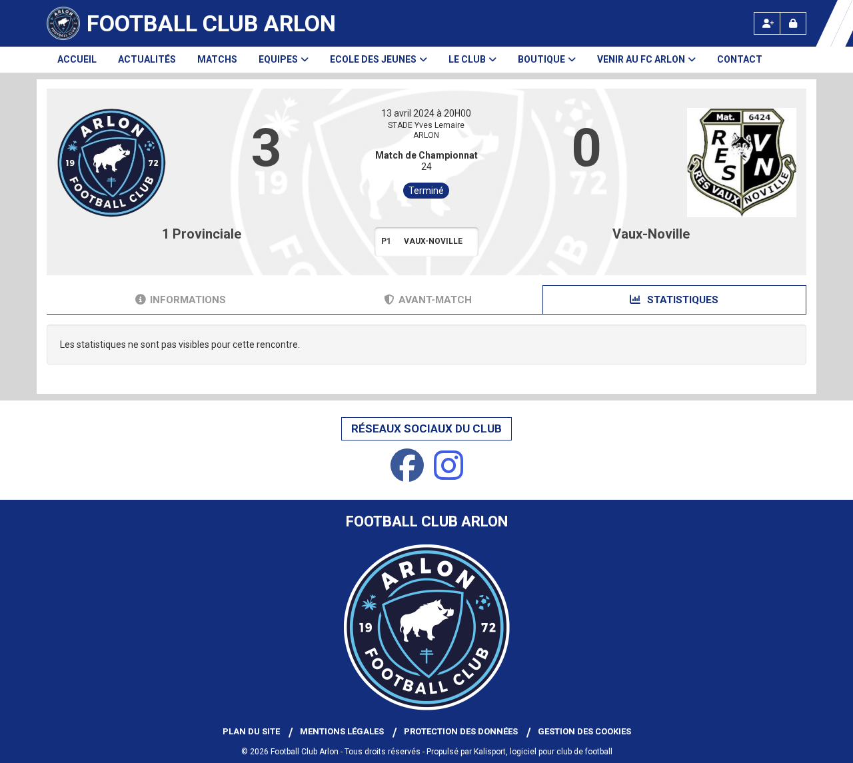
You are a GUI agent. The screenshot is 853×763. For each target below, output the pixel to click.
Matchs (217, 59)
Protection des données (461, 731)
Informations (188, 300)
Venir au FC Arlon (641, 59)
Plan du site (251, 731)
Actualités (147, 59)
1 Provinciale (201, 234)
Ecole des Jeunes (373, 59)
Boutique (541, 59)
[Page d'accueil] (63, 23)
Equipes (278, 59)
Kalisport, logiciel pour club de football (543, 751)
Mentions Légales (342, 731)
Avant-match (435, 300)
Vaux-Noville (651, 234)
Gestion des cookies (584, 731)
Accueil (77, 59)
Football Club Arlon (211, 23)
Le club (467, 59)
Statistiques (681, 300)
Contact (739, 59)
